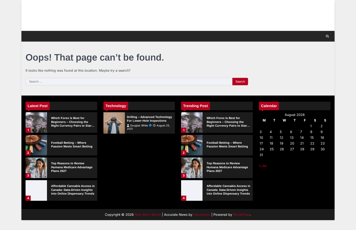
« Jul (262, 165)
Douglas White (139, 125)
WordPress (241, 214)
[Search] (327, 36)
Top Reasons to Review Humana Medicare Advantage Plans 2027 (72, 167)
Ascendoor (201, 214)
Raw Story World (148, 214)
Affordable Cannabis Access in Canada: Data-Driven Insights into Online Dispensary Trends (73, 189)
